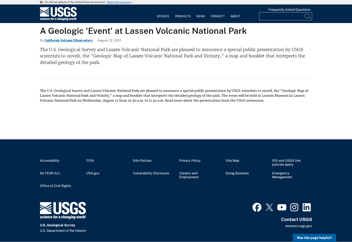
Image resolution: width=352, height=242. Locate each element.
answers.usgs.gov (298, 226)
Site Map (232, 161)
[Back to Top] (337, 227)
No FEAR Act (50, 173)
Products (182, 16)
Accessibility (49, 161)
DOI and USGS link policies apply (286, 162)
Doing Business (237, 173)
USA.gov (92, 173)
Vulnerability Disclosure (151, 173)
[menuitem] (163, 14)
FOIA (90, 161)
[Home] (58, 20)
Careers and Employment (189, 175)
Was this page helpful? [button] (314, 238)
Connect (218, 16)
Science (163, 16)
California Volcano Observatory (69, 40)
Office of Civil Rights (55, 186)
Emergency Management (282, 175)
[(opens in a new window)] (257, 207)
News (200, 16)
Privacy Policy (190, 161)
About (235, 16)
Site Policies (142, 161)
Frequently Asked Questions (289, 10)
